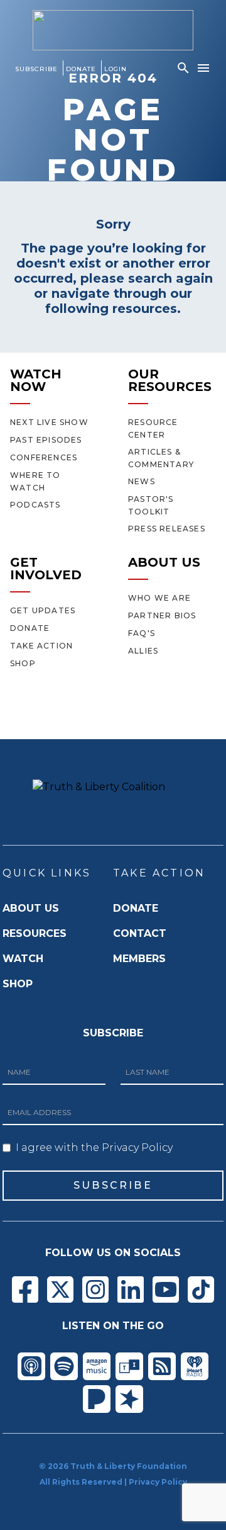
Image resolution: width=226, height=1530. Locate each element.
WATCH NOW (36, 380)
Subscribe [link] (36, 69)
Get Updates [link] (42, 610)
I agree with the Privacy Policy (94, 1147)
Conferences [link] (43, 457)
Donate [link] (81, 69)
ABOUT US (164, 562)
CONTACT (139, 933)
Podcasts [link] (35, 504)
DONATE (135, 908)
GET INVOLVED (46, 568)
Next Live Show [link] (49, 422)
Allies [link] (143, 650)
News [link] (141, 481)
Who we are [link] (159, 598)
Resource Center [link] (153, 428)
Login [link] (115, 69)
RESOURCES (35, 933)
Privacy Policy (158, 1482)
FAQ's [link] (141, 633)
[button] (183, 68)
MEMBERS (139, 959)
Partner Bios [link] (162, 615)
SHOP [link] (23, 663)
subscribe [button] (113, 1185)
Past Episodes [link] (46, 440)
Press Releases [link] (166, 528)
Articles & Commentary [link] (161, 458)
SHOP (18, 984)
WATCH (23, 959)
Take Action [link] (41, 645)
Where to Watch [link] (35, 481)
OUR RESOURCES (170, 380)
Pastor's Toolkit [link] (151, 505)
